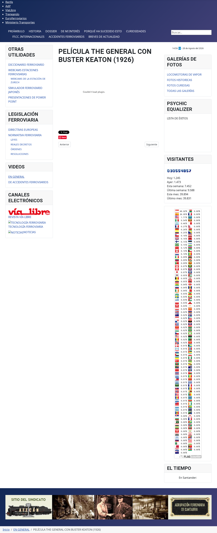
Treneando (12, 14)
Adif (8, 6)
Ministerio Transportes (20, 22)
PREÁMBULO (16, 31)
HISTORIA (35, 31)
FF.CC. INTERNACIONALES (28, 37)
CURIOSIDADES (136, 31)
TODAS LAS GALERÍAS (180, 91)
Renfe (9, 2)
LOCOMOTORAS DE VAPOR (184, 74)
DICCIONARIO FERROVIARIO (26, 65)
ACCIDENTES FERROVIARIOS (66, 37)
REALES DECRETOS (21, 144)
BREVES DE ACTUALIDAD (104, 37)
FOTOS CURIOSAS (178, 85)
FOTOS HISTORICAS (179, 80)
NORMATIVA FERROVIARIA (25, 135)
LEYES (14, 139)
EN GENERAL (16, 177)
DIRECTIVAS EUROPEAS (23, 130)
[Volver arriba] (212, 528)
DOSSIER (51, 31)
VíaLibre (10, 10)
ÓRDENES (16, 149)
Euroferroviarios (16, 18)
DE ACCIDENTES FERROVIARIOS (28, 182)
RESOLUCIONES (19, 154)
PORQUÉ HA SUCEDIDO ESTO (103, 31)
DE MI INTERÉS (70, 31)
